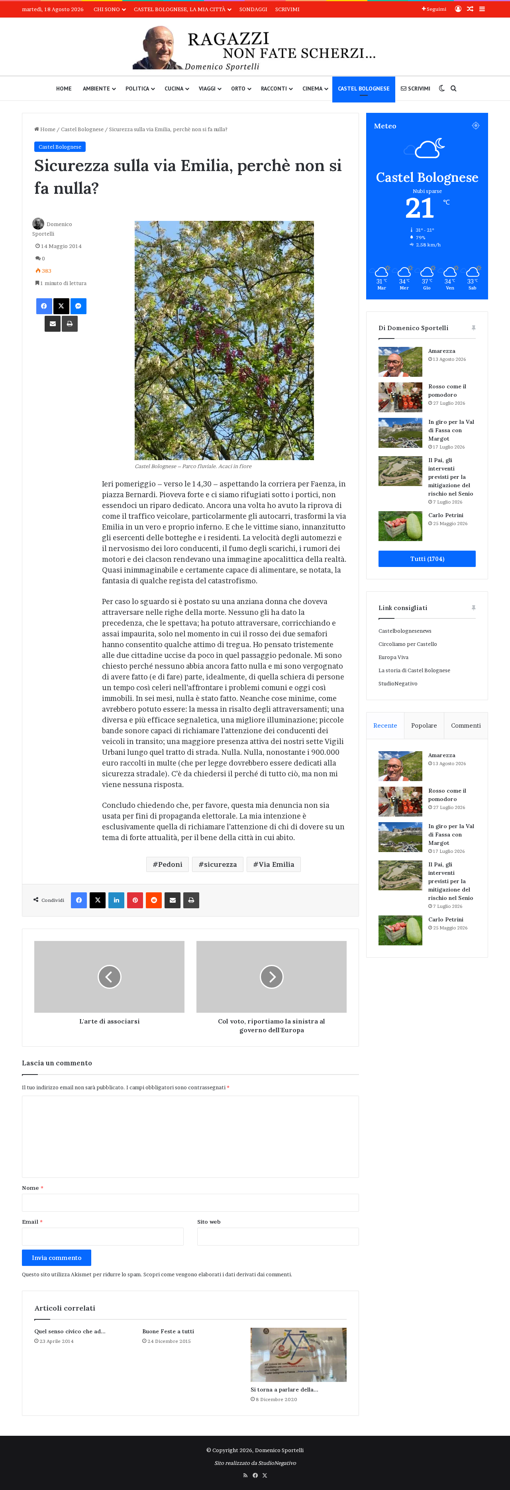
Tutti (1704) (427, 558)
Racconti (274, 88)
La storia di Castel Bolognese (414, 670)
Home (64, 88)
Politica (137, 88)
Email (32, 1221)
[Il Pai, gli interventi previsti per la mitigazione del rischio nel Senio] (400, 471)
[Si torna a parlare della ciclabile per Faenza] (299, 1355)
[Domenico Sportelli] (255, 48)
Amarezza (441, 350)
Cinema (312, 88)
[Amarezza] (400, 362)
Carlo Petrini (445, 515)
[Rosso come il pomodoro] (400, 397)
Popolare (424, 725)
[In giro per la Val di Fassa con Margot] (400, 433)
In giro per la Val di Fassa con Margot (451, 430)
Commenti (466, 725)
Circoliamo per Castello (408, 644)
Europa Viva (393, 657)
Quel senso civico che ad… (70, 1331)
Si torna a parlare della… (284, 1389)
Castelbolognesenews (405, 631)
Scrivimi (287, 9)
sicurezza (220, 864)
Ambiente (96, 88)
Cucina (174, 88)
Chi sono (107, 9)
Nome (32, 1188)
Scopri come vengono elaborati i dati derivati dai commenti (217, 1274)
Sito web (209, 1221)
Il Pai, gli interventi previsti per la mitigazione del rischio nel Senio (450, 477)
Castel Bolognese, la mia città (180, 9)
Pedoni (170, 864)
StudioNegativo (398, 683)
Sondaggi (253, 9)
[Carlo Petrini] (400, 526)
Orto (238, 88)
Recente (385, 725)
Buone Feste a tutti (168, 1331)
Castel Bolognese (364, 88)
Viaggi (207, 88)
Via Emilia (276, 864)
